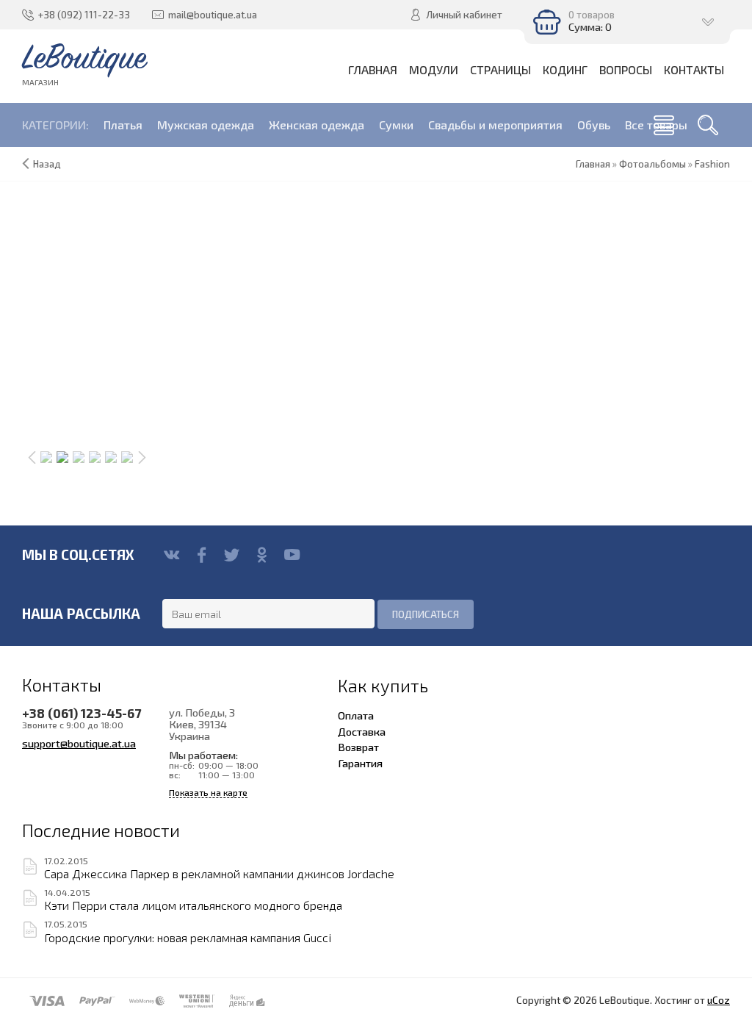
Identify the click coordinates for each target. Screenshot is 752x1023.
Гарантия (360, 762)
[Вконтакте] (171, 555)
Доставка (362, 731)
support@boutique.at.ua (79, 743)
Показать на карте (208, 792)
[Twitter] (232, 555)
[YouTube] (292, 555)
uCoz (718, 1000)
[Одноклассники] (262, 555)
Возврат (358, 746)
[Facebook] (202, 555)
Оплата (356, 715)
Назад (47, 164)
